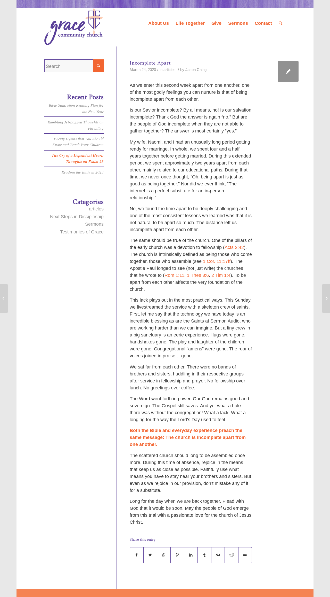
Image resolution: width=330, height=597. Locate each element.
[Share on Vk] (218, 555)
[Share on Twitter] (150, 555)
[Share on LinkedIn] (191, 555)
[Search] (280, 23)
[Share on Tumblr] (204, 555)
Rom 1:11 (174, 275)
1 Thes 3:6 (198, 275)
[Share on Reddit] (231, 555)
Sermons (94, 224)
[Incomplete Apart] (288, 71)
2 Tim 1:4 (220, 275)
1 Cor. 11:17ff (216, 261)
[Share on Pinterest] (177, 555)
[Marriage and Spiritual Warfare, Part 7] (4, 298)
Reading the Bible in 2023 (83, 172)
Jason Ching (196, 70)
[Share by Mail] (245, 555)
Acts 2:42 (234, 247)
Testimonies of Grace (82, 231)
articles (169, 70)
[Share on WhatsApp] (164, 555)
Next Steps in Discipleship (77, 216)
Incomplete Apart (150, 62)
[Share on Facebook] (137, 555)
